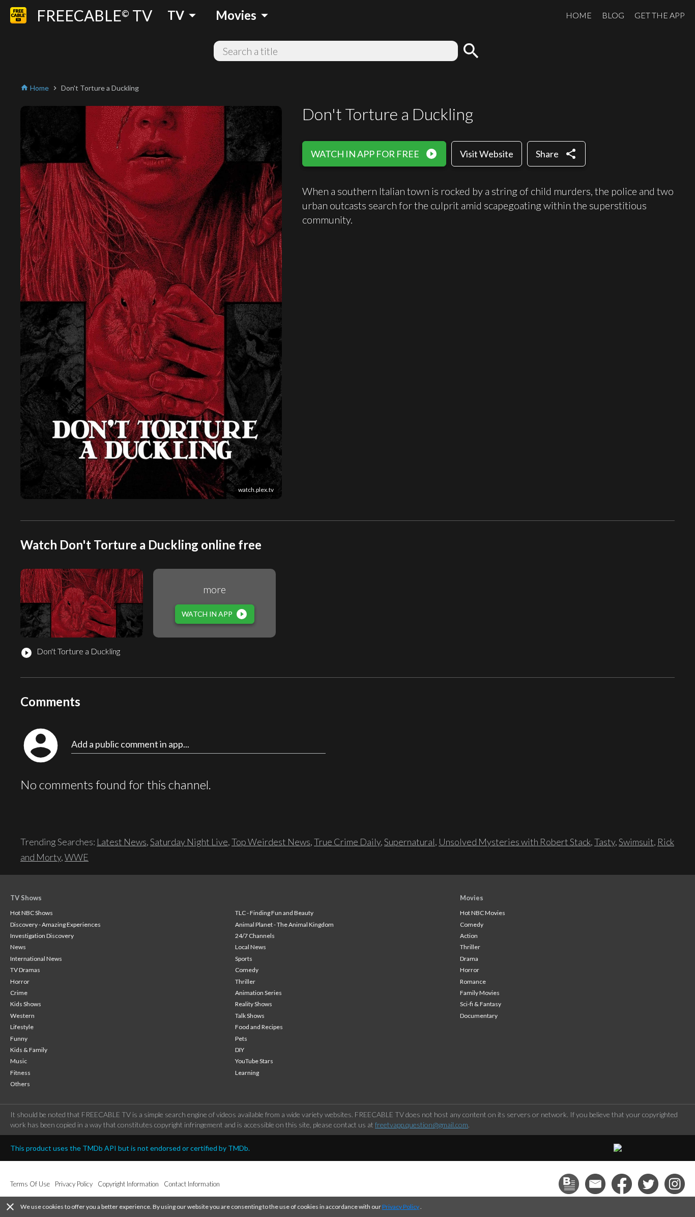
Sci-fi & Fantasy (480, 1004)
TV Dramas (25, 970)
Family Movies (480, 993)
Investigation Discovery (42, 935)
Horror (20, 981)
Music (18, 1061)
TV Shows (26, 898)
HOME (579, 15)
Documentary (479, 1015)
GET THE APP (659, 15)
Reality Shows (253, 1004)
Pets (241, 1038)
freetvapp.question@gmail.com (421, 1124)
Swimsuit (636, 841)
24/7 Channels (255, 935)
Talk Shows (250, 1015)
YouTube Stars (254, 1061)
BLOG (613, 15)
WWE (77, 857)
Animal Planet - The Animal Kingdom (284, 924)
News (18, 947)
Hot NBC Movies (482, 913)
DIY (239, 1050)
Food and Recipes (259, 1027)
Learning (247, 1072)
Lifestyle (22, 1027)
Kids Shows (25, 1004)
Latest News (122, 841)
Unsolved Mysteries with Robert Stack (515, 841)
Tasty (604, 841)
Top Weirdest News (270, 841)
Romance (473, 981)
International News (36, 958)
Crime (18, 993)
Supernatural (409, 841)
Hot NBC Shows (31, 913)
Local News (250, 947)
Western (22, 1015)
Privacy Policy (400, 1206)
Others (20, 1084)
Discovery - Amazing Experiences (55, 924)
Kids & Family (28, 1050)
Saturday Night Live (189, 841)
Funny (18, 1038)
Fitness (20, 1072)
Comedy (246, 970)
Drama (469, 958)
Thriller (245, 981)
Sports (243, 958)
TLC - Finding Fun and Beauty (274, 913)
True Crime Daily (347, 841)
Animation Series (258, 993)
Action (469, 935)
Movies (471, 898)
